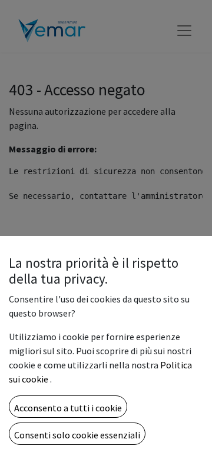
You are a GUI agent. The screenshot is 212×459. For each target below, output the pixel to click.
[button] (68, 406)
